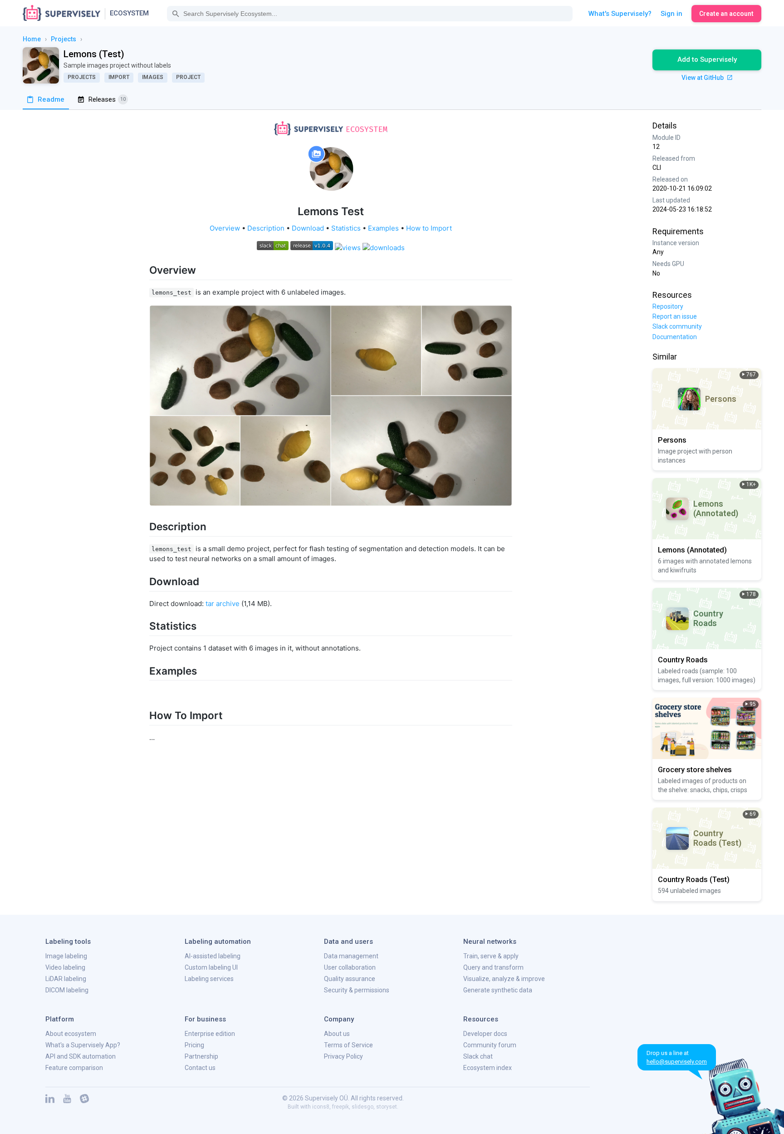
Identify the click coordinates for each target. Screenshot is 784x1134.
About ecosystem (70, 1033)
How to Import (429, 228)
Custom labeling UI (211, 967)
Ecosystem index (487, 1067)
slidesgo (362, 1107)
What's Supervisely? (620, 14)
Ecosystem (129, 13)
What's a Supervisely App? (82, 1045)
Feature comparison (74, 1067)
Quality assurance (349, 978)
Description (265, 228)
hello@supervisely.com (677, 1061)
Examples (383, 228)
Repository (667, 306)
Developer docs (485, 1033)
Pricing (194, 1045)
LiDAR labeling (65, 978)
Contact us (200, 1067)
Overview (225, 228)
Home (32, 39)
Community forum (489, 1045)
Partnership (201, 1056)
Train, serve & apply (491, 956)
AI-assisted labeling (212, 956)
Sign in (671, 14)
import (118, 77)
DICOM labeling (66, 990)
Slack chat (478, 1056)
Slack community (677, 326)
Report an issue (674, 316)
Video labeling (65, 967)
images (152, 77)
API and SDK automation (80, 1056)
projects (63, 39)
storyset (386, 1107)
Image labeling (66, 956)
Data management (351, 956)
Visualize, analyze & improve (504, 978)
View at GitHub (703, 77)
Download (308, 228)
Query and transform (493, 967)
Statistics (346, 228)
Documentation (674, 336)
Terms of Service (348, 1045)
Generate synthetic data (497, 990)
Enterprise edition (210, 1033)
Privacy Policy (343, 1056)
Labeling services (209, 978)
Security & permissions (356, 990)
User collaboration (350, 967)
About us (337, 1033)
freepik (340, 1107)
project (188, 77)
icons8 (320, 1107)
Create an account (726, 13)
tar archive (223, 603)
